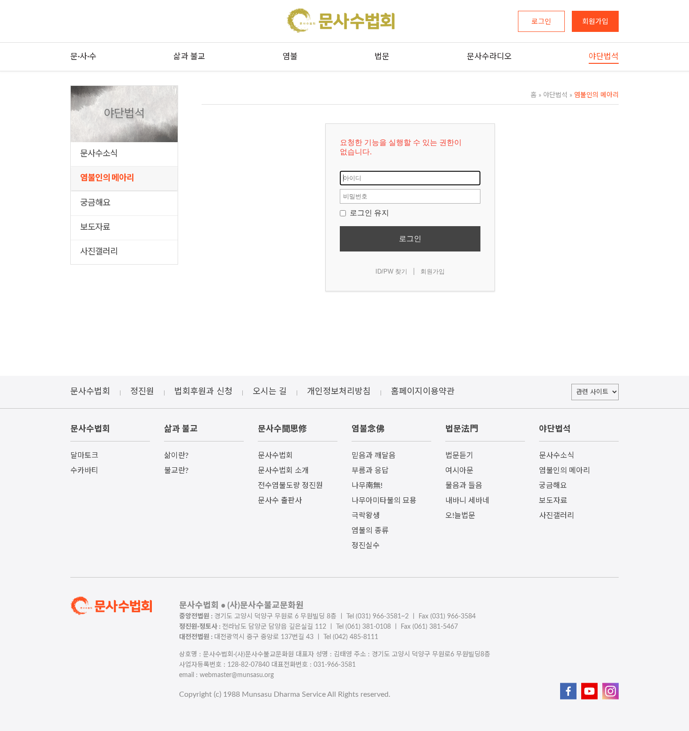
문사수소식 (99, 154)
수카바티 (84, 470)
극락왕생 (366, 515)
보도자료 (95, 227)
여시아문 (459, 470)
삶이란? (176, 455)
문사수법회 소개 (283, 470)
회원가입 (432, 271)
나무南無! (367, 485)
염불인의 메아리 (107, 178)
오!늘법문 (460, 515)
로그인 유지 (368, 213)
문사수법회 (275, 455)
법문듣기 (459, 455)
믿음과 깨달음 (374, 455)
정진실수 (366, 545)
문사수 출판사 (280, 500)
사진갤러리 (99, 252)
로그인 (410, 239)
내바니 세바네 (467, 500)
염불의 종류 (370, 530)
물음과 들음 (463, 485)
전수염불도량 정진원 (290, 485)
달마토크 (84, 455)
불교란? (176, 470)
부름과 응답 (370, 470)
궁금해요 (95, 203)
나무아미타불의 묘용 (384, 500)
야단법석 (553, 95)
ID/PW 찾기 (391, 271)
